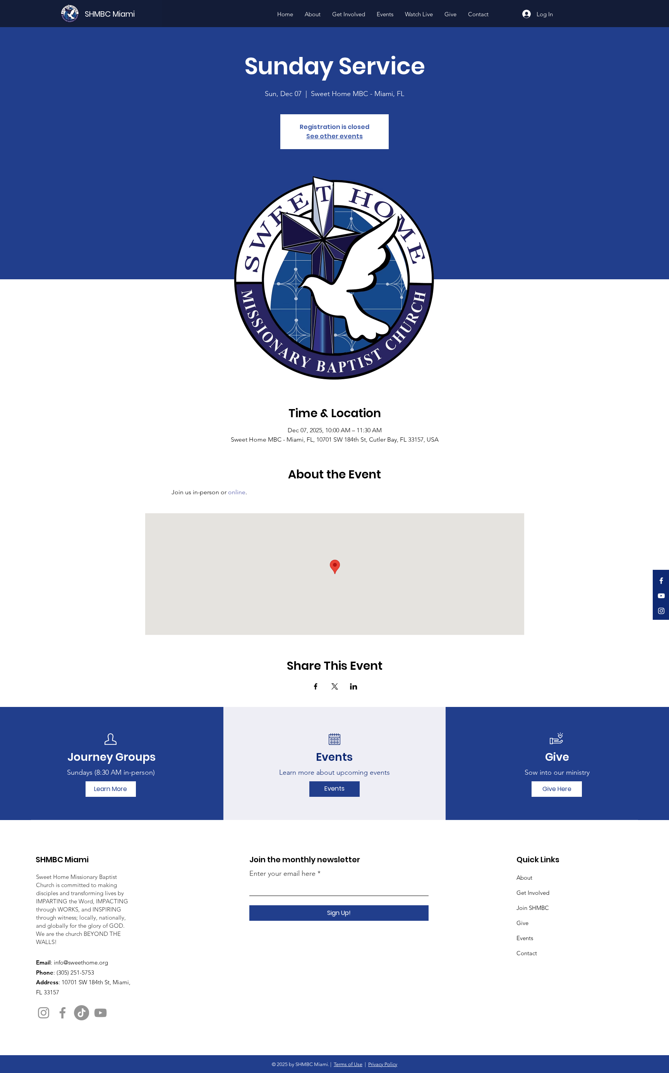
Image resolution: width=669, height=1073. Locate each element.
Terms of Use (348, 1064)
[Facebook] (661, 580)
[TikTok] (81, 1012)
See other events (334, 136)
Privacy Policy (382, 1064)
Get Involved (532, 892)
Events (524, 938)
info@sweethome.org (81, 962)
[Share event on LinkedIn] (353, 686)
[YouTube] (661, 596)
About (524, 877)
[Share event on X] (334, 686)
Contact (526, 953)
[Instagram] (661, 611)
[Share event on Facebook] (315, 686)
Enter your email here (282, 873)
